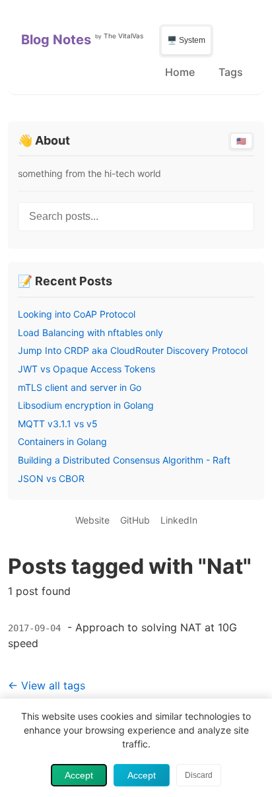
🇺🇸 (241, 141)
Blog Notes (56, 40)
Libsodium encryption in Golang (86, 405)
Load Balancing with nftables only (90, 332)
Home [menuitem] (180, 72)
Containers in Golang (62, 441)
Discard (199, 775)
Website (92, 520)
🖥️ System (186, 40)
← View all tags (46, 685)
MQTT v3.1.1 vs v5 (58, 423)
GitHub (135, 520)
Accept (79, 775)
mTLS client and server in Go (79, 387)
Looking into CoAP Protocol (76, 314)
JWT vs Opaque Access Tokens (86, 368)
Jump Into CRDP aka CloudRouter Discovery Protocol (133, 350)
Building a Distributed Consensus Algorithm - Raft (124, 460)
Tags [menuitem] (231, 72)
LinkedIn (178, 520)
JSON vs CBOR (51, 478)
